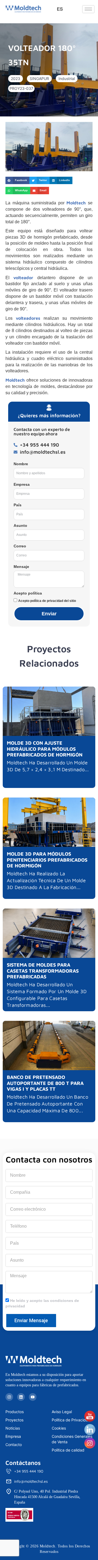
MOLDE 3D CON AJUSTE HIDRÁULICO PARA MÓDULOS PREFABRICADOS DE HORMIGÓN (44, 749)
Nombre (21, 464)
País (18, 505)
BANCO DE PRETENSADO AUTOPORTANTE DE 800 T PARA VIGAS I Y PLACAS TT (45, 1083)
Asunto (20, 525)
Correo (20, 546)
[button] (15, 78)
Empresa (22, 484)
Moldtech (76, 202)
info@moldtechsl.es (31, 1481)
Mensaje (21, 566)
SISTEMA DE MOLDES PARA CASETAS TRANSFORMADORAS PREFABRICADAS (43, 970)
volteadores (28, 318)
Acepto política (28, 593)
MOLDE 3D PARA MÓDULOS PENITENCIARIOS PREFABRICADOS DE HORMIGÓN (47, 859)
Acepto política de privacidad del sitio (47, 601)
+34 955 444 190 (28, 1471)
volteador (23, 277)
